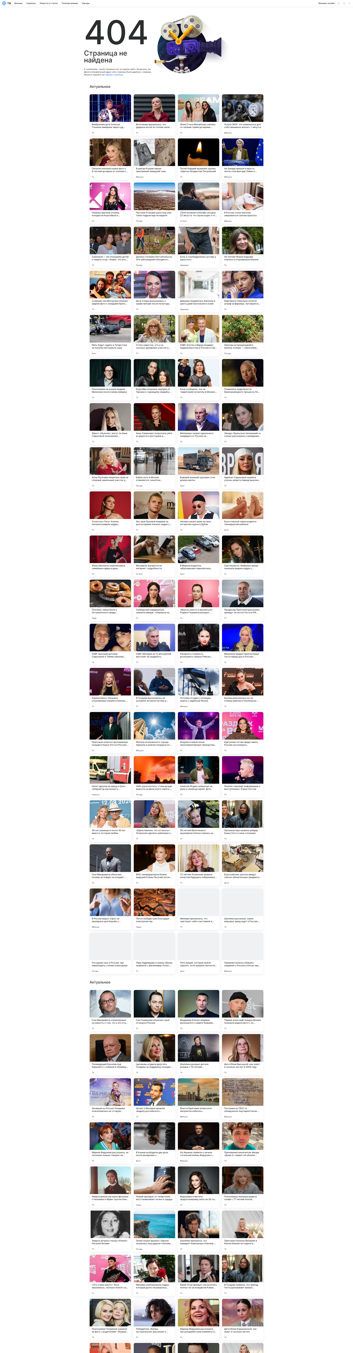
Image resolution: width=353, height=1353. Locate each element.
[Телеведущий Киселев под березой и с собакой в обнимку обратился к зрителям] (110, 1231)
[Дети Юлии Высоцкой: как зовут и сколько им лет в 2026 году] (242, 1231)
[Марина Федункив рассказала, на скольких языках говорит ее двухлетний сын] (110, 1319)
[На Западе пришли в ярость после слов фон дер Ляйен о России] (242, 159)
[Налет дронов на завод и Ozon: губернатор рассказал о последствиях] (110, 776)
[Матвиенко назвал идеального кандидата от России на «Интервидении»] (198, 424)
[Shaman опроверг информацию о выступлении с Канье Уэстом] (242, 776)
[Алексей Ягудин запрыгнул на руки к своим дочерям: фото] (198, 776)
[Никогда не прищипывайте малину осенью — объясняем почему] (242, 335)
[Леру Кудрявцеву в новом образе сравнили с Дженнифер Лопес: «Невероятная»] (154, 953)
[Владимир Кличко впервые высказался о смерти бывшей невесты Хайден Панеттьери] (198, 1187)
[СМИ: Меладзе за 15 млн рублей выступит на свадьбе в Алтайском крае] (154, 644)
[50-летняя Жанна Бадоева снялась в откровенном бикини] (242, 247)
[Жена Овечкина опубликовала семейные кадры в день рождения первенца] (110, 556)
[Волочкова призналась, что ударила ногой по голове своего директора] (154, 115)
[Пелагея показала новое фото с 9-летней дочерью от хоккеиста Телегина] (110, 159)
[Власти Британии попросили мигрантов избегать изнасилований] (198, 1275)
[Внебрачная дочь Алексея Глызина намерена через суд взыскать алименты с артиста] (110, 115)
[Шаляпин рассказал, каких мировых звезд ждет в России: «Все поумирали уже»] (242, 909)
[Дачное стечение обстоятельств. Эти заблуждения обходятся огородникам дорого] (154, 247)
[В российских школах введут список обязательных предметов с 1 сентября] (242, 865)
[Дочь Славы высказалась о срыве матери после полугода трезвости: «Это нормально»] (154, 291)
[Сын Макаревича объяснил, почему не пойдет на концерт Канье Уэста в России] (110, 865)
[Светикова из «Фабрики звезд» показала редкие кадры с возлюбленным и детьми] (242, 556)
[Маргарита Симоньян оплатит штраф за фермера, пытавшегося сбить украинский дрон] (242, 291)
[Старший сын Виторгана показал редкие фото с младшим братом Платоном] (110, 291)
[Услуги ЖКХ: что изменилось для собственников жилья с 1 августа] (242, 115)
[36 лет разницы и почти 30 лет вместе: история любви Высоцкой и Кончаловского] (110, 821)
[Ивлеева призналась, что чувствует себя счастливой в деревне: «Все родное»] (198, 909)
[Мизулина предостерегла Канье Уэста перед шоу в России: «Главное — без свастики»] (242, 644)
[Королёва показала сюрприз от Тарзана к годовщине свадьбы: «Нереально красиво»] (154, 379)
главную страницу (114, 74)
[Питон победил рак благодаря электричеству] (154, 909)
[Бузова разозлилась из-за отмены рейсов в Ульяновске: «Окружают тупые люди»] (242, 688)
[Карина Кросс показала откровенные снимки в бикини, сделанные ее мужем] (110, 688)
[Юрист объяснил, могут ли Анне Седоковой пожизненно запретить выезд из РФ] (110, 424)
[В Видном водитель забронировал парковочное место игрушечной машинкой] (198, 556)
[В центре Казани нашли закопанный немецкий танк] (154, 159)
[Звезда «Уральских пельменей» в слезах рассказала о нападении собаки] (242, 424)
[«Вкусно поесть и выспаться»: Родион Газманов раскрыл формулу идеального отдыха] (198, 600)
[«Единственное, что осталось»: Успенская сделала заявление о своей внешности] (154, 821)
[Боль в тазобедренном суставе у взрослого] (198, 247)
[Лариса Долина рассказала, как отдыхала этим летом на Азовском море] (154, 1041)
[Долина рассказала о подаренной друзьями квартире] (242, 997)
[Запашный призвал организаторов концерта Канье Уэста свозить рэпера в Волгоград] (242, 1129)
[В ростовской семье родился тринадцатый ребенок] (242, 512)
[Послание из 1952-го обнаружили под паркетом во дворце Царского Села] (242, 1275)
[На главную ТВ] (8, 3)
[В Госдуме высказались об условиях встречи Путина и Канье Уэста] (154, 688)
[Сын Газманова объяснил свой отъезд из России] (154, 1187)
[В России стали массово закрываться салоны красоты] (242, 203)
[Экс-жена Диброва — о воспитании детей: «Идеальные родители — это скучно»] (110, 1129)
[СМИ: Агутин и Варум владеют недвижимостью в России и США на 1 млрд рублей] (198, 335)
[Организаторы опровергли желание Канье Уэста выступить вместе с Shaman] (154, 1129)
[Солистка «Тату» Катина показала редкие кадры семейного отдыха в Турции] (110, 512)
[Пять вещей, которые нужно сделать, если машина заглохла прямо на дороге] (198, 953)
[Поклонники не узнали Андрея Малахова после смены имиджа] (110, 379)
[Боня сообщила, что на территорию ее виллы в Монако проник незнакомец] (198, 379)
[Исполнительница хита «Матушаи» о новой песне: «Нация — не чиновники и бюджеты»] (198, 997)
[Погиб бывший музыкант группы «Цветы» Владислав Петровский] (198, 159)
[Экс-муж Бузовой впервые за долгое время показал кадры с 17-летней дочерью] (154, 512)
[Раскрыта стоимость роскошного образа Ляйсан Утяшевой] (198, 644)
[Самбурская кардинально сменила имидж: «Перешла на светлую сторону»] (154, 600)
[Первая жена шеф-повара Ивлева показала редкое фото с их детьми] (242, 1187)
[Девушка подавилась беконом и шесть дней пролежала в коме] (198, 291)
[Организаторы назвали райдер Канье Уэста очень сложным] (242, 821)
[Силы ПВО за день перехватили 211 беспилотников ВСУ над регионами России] (242, 1041)
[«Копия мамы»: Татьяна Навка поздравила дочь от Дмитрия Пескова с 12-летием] (154, 1085)
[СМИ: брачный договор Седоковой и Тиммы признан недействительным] (110, 644)
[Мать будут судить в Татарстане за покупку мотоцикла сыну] (110, 335)
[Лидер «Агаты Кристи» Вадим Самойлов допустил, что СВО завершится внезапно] (154, 997)
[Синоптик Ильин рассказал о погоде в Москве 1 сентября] (110, 997)
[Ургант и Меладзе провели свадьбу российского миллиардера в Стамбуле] (154, 1275)
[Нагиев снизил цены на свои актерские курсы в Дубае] (198, 512)
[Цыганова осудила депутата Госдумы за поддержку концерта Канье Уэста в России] (154, 1231)
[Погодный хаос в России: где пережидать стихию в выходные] (110, 953)
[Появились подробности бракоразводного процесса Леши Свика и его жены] (242, 379)
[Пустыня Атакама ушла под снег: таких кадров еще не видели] (154, 203)
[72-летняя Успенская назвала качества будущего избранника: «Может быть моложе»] (198, 865)
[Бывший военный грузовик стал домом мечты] (198, 468)
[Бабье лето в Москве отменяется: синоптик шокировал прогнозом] (154, 468)
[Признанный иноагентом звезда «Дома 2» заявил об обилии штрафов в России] (242, 1319)
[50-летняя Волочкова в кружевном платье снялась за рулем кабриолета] (198, 821)
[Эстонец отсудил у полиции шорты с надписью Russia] (198, 688)
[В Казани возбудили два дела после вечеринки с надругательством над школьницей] (154, 1319)
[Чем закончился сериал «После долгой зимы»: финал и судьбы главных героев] (242, 1085)
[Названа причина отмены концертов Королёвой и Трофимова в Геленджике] (110, 203)
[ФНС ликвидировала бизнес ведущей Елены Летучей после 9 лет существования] (154, 865)
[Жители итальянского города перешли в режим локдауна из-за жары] (154, 732)
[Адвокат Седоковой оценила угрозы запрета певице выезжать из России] (242, 468)
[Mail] (4, 3)
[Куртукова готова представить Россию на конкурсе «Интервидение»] (242, 732)
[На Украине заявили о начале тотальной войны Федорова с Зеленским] (198, 1319)
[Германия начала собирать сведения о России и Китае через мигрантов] (242, 953)
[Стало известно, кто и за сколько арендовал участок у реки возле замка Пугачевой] (154, 335)
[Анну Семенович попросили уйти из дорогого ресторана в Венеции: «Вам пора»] (154, 424)
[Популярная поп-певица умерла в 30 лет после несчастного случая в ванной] (110, 1041)
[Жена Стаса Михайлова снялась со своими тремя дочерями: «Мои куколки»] (198, 115)
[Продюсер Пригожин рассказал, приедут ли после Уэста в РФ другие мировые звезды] (242, 600)
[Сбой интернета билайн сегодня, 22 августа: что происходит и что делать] (198, 203)
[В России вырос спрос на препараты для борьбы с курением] (110, 909)
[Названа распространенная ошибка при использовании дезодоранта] (198, 1041)
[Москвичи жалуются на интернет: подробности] (154, 556)
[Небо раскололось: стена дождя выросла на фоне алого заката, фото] (154, 776)
